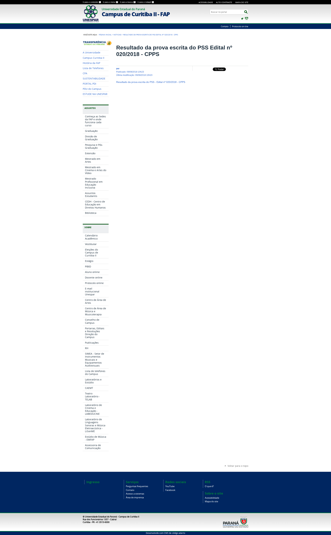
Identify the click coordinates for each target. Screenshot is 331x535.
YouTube (246, 18)
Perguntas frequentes (137, 486)
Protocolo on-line (240, 26)
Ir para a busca (127, 2)
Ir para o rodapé (145, 2)
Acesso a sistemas (135, 493)
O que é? (209, 486)
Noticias (117, 34)
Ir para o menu (110, 2)
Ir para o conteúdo (91, 2)
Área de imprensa (135, 497)
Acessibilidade (206, 2)
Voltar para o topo (238, 465)
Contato (224, 26)
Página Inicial (105, 34)
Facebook (170, 490)
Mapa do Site (241, 2)
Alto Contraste (224, 2)
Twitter (242, 18)
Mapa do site (211, 501)
